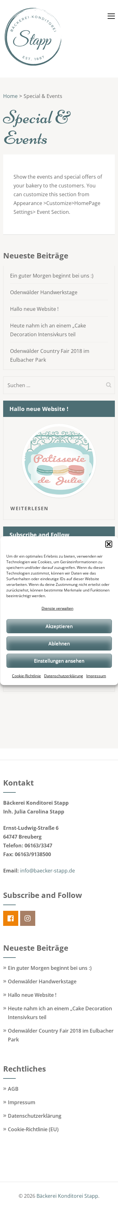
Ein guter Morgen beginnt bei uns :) (51, 275)
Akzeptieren (59, 626)
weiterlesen (29, 508)
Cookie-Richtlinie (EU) (33, 1129)
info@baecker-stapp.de (47, 870)
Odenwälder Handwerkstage (43, 292)
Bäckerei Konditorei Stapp (67, 1195)
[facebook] (10, 918)
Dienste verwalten (57, 608)
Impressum (96, 675)
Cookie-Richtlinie (26, 675)
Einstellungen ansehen (59, 660)
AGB (13, 1088)
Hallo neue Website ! (34, 308)
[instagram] (27, 918)
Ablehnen (59, 643)
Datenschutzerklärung (63, 675)
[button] (108, 544)
